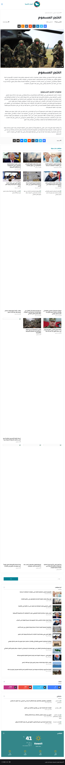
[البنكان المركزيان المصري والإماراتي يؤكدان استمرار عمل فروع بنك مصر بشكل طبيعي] (52, 249)
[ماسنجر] (21, 140)
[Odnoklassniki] (22, 26)
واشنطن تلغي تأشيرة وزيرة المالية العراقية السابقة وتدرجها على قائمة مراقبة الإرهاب (52, 566)
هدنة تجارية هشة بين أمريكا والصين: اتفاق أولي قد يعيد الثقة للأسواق (33, 722)
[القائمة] (2, 5)
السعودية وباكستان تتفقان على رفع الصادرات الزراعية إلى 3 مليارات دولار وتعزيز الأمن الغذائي (32, 312)
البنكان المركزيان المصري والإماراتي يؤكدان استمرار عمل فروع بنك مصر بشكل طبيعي (52, 312)
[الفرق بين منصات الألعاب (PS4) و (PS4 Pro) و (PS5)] (57, 717)
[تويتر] (41, 26)
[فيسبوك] (45, 26)
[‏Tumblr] (34, 26)
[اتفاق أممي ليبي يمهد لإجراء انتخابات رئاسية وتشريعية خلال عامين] (12, 176)
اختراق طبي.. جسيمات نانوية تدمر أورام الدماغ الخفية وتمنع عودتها (34, 655)
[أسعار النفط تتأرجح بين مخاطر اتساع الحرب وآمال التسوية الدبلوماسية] (12, 377)
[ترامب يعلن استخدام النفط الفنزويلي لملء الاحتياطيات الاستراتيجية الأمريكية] (12, 157)
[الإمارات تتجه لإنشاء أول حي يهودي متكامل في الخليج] (57, 710)
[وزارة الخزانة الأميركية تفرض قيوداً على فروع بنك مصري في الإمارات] (12, 503)
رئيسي (54, 13)
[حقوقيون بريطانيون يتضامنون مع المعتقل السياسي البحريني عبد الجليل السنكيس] (57, 703)
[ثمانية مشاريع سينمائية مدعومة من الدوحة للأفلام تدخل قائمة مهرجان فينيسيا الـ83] (57, 672)
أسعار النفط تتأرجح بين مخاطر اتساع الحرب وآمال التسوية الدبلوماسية (12, 439)
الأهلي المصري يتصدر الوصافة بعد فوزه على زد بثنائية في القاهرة (34, 606)
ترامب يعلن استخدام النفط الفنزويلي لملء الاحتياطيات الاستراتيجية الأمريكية (14, 165)
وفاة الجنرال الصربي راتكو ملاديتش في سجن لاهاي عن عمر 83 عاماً (52, 330)
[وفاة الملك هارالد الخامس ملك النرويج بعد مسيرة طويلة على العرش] (52, 176)
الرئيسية (58, 13)
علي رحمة (58, 22)
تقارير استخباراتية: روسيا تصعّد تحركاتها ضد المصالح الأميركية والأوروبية (33, 331)
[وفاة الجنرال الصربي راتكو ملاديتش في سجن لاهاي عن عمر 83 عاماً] (52, 323)
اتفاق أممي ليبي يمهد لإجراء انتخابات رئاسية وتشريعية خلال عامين (13, 184)
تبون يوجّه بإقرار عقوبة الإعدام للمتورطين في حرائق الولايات (33, 165)
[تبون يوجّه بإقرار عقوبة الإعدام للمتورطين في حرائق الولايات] (32, 157)
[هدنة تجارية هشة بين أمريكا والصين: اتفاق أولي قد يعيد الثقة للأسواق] (57, 724)
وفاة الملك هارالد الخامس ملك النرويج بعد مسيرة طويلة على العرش (53, 184)
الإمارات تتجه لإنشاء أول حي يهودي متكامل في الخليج (37, 708)
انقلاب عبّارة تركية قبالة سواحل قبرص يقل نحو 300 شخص (13, 311)
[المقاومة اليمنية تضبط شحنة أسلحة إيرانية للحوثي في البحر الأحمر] (32, 176)
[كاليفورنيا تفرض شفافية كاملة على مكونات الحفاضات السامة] (52, 157)
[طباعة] (14, 140)
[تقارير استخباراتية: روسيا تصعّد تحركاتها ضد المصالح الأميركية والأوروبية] (32, 323)
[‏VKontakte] (26, 26)
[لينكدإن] (37, 26)
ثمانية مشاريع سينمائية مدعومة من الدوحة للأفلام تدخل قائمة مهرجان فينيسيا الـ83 (29, 670)
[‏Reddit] (30, 26)
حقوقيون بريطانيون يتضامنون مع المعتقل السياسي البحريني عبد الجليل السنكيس (30, 701)
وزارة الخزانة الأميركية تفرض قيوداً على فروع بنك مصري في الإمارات (12, 565)
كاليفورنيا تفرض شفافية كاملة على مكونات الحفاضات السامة (53, 165)
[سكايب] (25, 140)
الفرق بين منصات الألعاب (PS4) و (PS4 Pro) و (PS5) (38, 715)
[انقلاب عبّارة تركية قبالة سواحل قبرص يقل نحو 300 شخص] (12, 249)
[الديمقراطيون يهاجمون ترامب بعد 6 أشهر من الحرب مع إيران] (32, 503)
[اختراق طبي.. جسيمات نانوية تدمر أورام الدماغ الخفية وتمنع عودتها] (57, 658)
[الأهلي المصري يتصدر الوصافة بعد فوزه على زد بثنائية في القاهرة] (57, 608)
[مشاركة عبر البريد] (19, 26)
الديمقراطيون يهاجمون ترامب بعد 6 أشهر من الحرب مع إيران (32, 565)
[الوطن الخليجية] (32, 4)
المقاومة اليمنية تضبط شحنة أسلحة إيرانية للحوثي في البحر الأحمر (33, 184)
